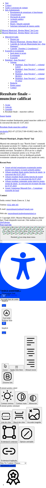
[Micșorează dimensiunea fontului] (4, 305)
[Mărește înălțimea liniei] (4, 323)
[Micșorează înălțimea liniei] (4, 332)
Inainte (8, 116)
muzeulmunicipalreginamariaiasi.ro (22, 213)
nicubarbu (4, 131)
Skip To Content (7, 463)
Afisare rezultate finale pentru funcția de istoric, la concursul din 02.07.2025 (25, 173)
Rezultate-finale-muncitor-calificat (13, 127)
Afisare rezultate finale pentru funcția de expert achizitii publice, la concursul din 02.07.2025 (24, 178)
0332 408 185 (12, 205)
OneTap (13, 295)
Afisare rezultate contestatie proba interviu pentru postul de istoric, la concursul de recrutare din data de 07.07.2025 (25, 183)
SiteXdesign (5, 222)
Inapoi (2, 116)
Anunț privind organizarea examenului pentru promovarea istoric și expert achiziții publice (23, 168)
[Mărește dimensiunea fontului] (4, 296)
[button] (1, 241)
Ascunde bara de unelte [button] (10, 299)
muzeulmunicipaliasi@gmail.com (19, 209)
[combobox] (23, 233)
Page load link (6, 225)
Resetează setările (8, 466)
